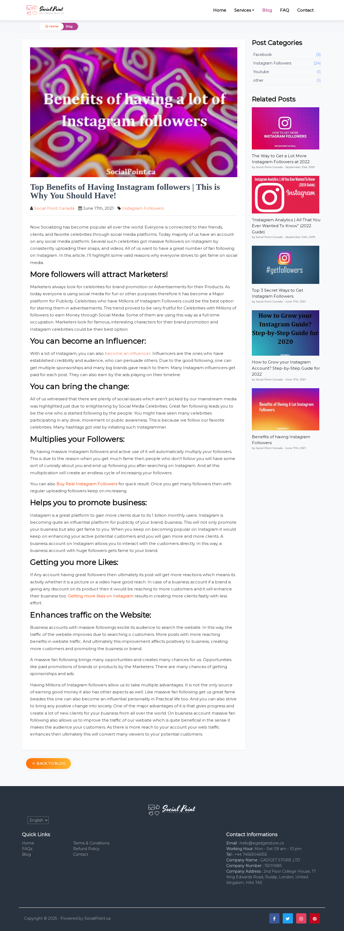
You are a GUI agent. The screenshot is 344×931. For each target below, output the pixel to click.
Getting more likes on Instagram (101, 595)
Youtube (287, 71)
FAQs (27, 848)
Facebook (287, 54)
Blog (267, 10)
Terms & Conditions (91, 843)
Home (219, 10)
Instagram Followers (143, 208)
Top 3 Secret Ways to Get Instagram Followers (277, 293)
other (287, 80)
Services (242, 10)
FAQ (284, 10)
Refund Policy (86, 848)
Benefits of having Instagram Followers (281, 439)
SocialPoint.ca (97, 918)
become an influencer (127, 353)
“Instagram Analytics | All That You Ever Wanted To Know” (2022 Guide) (286, 225)
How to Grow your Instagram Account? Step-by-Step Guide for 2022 (286, 368)
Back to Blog (51, 763)
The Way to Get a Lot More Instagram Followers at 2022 (281, 159)
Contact (305, 10)
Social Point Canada (54, 208)
